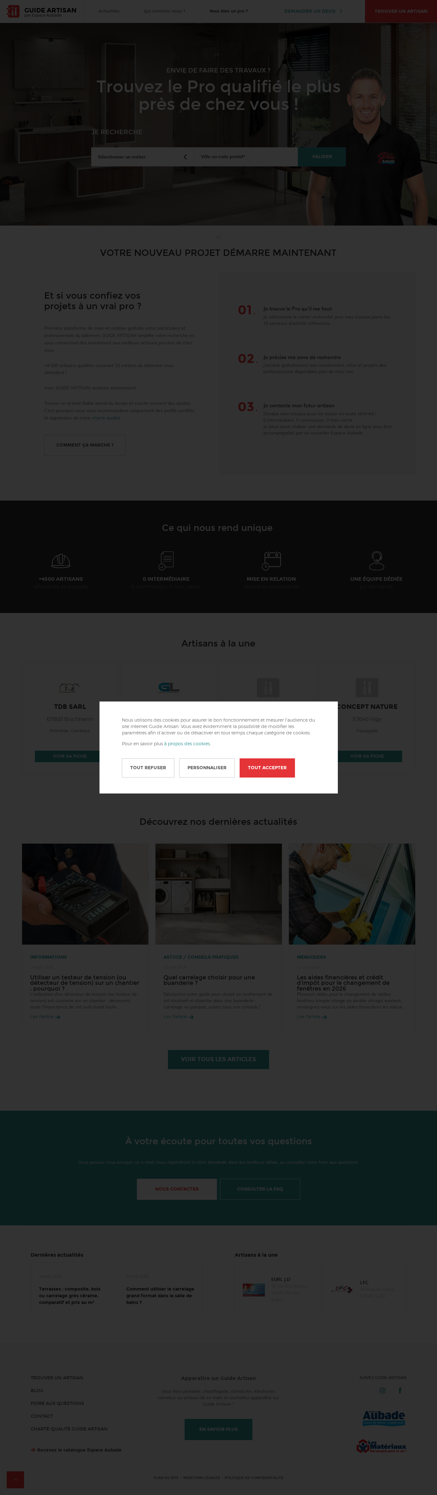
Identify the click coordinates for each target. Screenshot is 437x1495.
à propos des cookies (187, 744)
